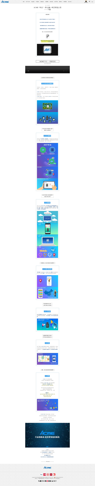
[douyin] (46, 480)
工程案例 (46, 1)
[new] (51, 480)
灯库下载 (56, 1)
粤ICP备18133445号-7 (51, 477)
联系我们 (65, 1)
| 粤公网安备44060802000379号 (58, 477)
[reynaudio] (86, 1)
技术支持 (51, 1)
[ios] (52, 480)
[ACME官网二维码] (56, 480)
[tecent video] (44, 480)
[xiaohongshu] (47, 480)
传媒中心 (60, 1)
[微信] (39, 480)
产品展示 (37, 1)
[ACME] (5, 1)
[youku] (42, 480)
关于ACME (28, 1)
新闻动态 (42, 1)
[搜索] (89, 1)
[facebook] (41, 480)
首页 (23, 1)
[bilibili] (49, 480)
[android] (54, 480)
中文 (92, 1)
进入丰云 (69, 1)
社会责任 (32, 1)
